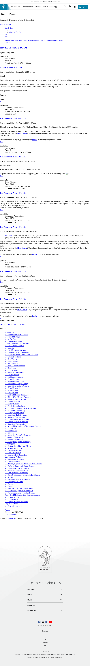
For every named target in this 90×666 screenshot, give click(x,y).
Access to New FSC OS (13, 47)
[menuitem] (15, 32)
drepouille (8, 236)
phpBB (12, 518)
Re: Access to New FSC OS (13, 118)
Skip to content (5, 24)
